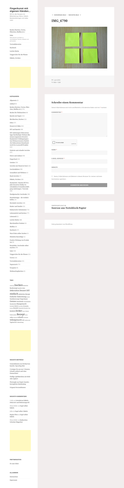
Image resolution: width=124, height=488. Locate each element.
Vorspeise (13, 268)
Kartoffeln (20, 306)
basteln (20, 288)
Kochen (11, 308)
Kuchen (26, 308)
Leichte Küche (14, 51)
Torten (12, 258)
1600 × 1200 (57, 82)
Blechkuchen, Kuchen (17, 119)
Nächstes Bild (73, 15)
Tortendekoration (15, 44)
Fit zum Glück (14, 464)
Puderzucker (13, 315)
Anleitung (12, 285)
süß (23, 320)
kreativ (15, 308)
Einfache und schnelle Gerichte (20, 150)
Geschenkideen (15, 169)
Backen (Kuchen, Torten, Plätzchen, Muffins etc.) (18, 31)
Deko (19, 38)
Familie (28, 296)
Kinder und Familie (16, 206)
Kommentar (57, 112)
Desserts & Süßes (15, 126)
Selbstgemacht (16, 320)
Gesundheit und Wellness (18, 173)
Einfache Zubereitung (18, 296)
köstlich (12, 311)
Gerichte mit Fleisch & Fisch (19, 166)
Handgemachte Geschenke (18, 194)
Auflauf (12, 104)
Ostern (27, 311)
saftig (11, 317)
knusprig (25, 306)
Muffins (12, 227)
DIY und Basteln (15, 129)
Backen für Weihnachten (18, 112)
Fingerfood (13, 159)
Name (54, 150)
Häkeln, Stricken (15, 58)
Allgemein (13, 100)
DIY (28, 290)
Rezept (21, 314)
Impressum (13, 480)
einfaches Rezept (24, 294)
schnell (20, 317)
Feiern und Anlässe (16, 156)
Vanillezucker (27, 320)
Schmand (15, 317)
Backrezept (13, 288)
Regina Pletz (14, 415)
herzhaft (12, 306)
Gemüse (12, 162)
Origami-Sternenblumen (18, 387)
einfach (14, 293)
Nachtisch (13, 48)
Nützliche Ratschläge (16, 237)
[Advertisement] (20, 77)
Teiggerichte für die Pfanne (19, 55)
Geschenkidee (27, 301)
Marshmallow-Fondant (17, 223)
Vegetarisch (13, 264)
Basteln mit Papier (16, 116)
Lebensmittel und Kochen (18, 213)
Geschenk (20, 301)
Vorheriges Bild (60, 15)
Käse (29, 308)
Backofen (25, 285)
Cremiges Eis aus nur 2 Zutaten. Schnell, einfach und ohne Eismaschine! (20, 371)
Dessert (23, 290)
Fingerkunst (24, 299)
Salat (11, 251)
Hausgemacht (21, 304)
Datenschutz (14, 477)
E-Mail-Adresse (58, 158)
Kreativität (21, 308)
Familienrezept (15, 299)
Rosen (26, 314)
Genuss (13, 301)
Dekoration (14, 290)
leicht (23, 311)
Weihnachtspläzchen (16, 271)
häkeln (16, 306)
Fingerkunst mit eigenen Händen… (20, 10)
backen (19, 285)
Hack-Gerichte (14, 176)
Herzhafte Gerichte (16, 203)
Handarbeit (13, 304)
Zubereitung (20, 322)
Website (55, 167)
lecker (19, 310)
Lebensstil (13, 216)
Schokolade (25, 317)
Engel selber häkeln (21, 411)
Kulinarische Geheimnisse (18, 210)
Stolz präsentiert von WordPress (62, 224)
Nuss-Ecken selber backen (18, 233)
